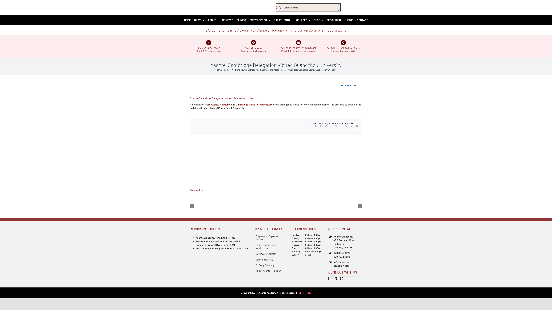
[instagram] (341, 278)
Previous (346, 85)
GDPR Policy (305, 292)
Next (357, 85)
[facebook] (330, 278)
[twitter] (336, 278)
